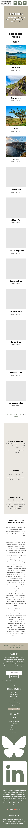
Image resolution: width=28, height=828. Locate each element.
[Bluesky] (14, 758)
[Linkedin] (14, 786)
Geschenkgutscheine (15, 497)
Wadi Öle (15, 821)
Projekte (14, 732)
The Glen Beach (16, 342)
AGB (14, 701)
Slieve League (16, 159)
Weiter (16, 416)
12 (16, 414)
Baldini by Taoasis (11, 823)
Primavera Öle (8, 821)
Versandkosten (14, 694)
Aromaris (21, 823)
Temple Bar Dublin (16, 311)
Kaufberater (14, 723)
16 (25, 414)
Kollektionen (16, 470)
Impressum (14, 705)
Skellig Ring (16, 67)
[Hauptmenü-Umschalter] (25, 3)
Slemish (16, 128)
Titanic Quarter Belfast (16, 403)
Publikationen (14, 730)
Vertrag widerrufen (14, 709)
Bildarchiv (14, 726)
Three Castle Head (16, 372)
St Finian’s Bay (15, 220)
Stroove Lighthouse (16, 281)
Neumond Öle (17, 819)
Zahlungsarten (14, 696)
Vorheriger (9, 414)
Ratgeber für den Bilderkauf (15, 441)
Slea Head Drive (16, 98)
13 (18, 414)
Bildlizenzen (14, 728)
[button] (15, 3)
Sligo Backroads (16, 189)
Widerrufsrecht (14, 699)
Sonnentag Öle (22, 821)
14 (21, 414)
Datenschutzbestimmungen (10, 685)
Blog (14, 719)
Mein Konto (14, 692)
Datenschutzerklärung (14, 703)
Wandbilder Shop (14, 721)
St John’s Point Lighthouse (16, 250)
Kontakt (14, 717)
